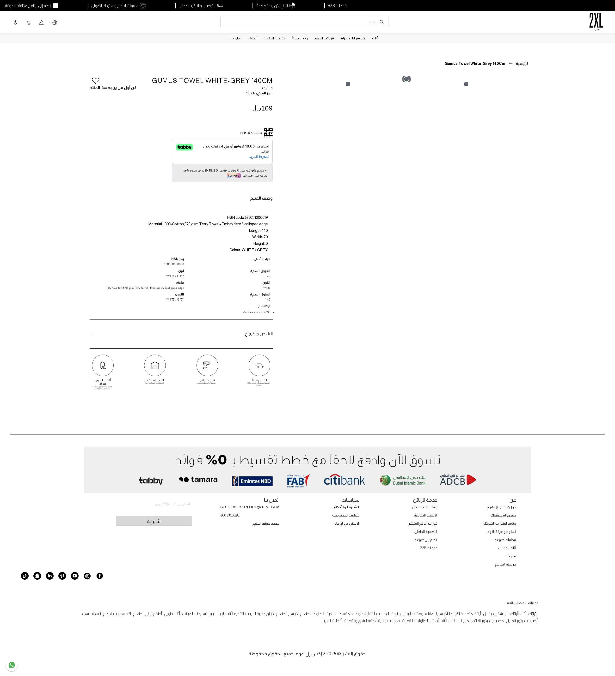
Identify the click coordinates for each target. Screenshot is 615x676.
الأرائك (533, 614)
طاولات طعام (311, 614)
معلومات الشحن (424, 507)
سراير (213, 614)
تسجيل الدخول (41, 22)
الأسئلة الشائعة (425, 515)
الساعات (454, 621)
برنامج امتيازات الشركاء (499, 523)
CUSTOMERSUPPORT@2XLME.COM (249, 507)
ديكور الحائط (480, 621)
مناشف (267, 88)
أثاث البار (225, 614)
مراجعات (526, 395)
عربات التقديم (244, 614)
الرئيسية (522, 63)
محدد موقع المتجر (265, 523)
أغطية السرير (332, 621)
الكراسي (443, 614)
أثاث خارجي (172, 614)
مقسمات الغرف (337, 614)
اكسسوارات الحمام (117, 614)
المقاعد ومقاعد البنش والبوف (412, 614)
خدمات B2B (428, 548)
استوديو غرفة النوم (501, 531)
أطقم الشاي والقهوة (360, 621)
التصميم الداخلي (425, 531)
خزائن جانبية (265, 614)
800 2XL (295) (230, 515)
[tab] (181, 198)
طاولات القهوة (414, 621)
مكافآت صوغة (505, 540)
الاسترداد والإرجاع (347, 523)
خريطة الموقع (505, 564)
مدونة (511, 556)
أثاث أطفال (437, 621)
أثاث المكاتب (507, 548)
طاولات (358, 614)
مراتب (186, 614)
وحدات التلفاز (377, 614)
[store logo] (596, 22)
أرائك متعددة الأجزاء (466, 614)
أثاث (523, 614)
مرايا (465, 621)
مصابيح (498, 621)
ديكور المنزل (515, 621)
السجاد (96, 614)
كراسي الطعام (287, 614)
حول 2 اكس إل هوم (501, 507)
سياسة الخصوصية (346, 515)
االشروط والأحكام (347, 507)
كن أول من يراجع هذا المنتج (113, 88)
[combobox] (304, 22)
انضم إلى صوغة (426, 540)
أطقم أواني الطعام (147, 614)
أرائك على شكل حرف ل (500, 614)
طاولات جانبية (389, 621)
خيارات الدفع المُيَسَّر (422, 523)
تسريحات (200, 614)
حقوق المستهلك (503, 515)
